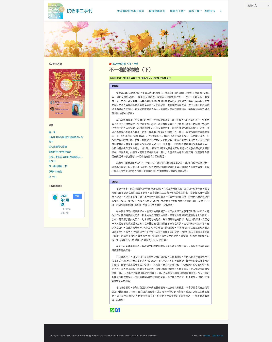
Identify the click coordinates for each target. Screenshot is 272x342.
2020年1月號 (119, 63)
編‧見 (52, 132)
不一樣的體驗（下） (59, 166)
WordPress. (218, 335)
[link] (221, 10)
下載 (77, 196)
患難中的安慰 (55, 171)
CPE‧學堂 (132, 63)
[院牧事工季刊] (56, 10)
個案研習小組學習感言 (60, 151)
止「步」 (53, 176)
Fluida (207, 335)
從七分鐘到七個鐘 (58, 146)
